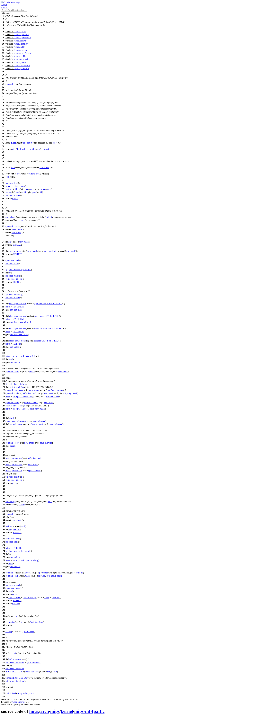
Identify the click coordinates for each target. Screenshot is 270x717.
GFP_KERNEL (54, 303)
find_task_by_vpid (25, 149)
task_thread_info (16, 384)
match (8, 189)
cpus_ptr (79, 572)
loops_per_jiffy (32, 671)
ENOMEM (19, 306)
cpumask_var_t (12, 226)
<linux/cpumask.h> (22, 37)
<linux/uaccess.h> (22, 65)
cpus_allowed (40, 303)
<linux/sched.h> (21, 50)
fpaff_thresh (29, 631)
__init (16, 616)
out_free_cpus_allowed (20, 322)
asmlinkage (10, 217)
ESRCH (16, 282)
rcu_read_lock (11, 183)
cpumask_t (10, 84)
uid (40, 192)
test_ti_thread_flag (16, 387)
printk (8, 678)
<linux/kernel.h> (21, 44)
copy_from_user (15, 251)
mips (54, 711)
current (46, 149)
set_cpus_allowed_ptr (22, 396)
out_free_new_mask (19, 334)
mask (23, 526)
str (21, 622)
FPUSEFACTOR (14, 671)
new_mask (24, 242)
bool (13, 167)
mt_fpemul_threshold (14, 662)
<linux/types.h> (21, 62)
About (4, 5)
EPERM (17, 344)
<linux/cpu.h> (20, 31)
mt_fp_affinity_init (25, 693)
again (12, 446)
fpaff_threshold (36, 622)
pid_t (55, 143)
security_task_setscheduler (24, 356)
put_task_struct (12, 477)
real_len (9, 526)
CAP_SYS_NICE (49, 341)
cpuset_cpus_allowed (14, 421)
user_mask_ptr (50, 251)
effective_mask (40, 328)
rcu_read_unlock (12, 195)
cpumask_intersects (14, 390)
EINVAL (17, 245)
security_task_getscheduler (25, 560)
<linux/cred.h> (20, 56)
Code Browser (18, 702)
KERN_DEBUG (19, 678)
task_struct (27, 143)
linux (34, 711)
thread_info (17, 229)
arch (44, 711)
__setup (8, 631)
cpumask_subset (16, 424)
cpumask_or (10, 572)
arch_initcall (10, 693)
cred (19, 174)
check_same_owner (17, 341)
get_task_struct (12, 294)
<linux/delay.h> (21, 41)
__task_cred (18, 186)
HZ (48, 671)
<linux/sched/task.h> (23, 53)
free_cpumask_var (13, 458)
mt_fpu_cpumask (55, 390)
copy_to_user (14, 597)
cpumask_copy (12, 371)
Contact (4, 7)
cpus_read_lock (12, 260)
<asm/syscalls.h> (21, 68)
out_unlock (15, 347)
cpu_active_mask (54, 576)
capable (37, 341)
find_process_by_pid (18, 269)
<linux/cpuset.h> (21, 34)
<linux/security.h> (22, 59)
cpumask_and (11, 393)
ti (6, 384)
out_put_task (16, 310)
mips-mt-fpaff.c (89, 711)
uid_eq (17, 189)
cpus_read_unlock (13, 279)
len (9, 242)
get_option (10, 622)
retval (7, 306)
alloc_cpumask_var (17, 303)
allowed (27, 572)
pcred (7, 186)
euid (32, 189)
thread (32, 371)
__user (21, 220)
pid (13, 149)
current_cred (34, 174)
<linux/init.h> (20, 47)
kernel (67, 711)
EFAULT (17, 254)
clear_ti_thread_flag (14, 405)
